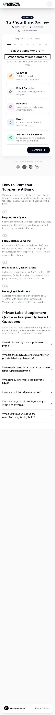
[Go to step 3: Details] (21, 44)
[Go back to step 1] (9, 150)
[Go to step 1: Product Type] (9, 44)
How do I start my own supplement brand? (23, 344)
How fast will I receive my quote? (21, 392)
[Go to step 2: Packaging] (15, 44)
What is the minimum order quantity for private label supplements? (25, 357)
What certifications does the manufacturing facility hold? (19, 416)
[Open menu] (49, 4)
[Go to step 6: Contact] (40, 44)
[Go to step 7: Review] (46, 44)
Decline (46, 708)
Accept (38, 708)
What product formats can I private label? (23, 382)
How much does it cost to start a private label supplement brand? (26, 369)
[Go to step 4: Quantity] (27, 44)
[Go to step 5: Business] (34, 44)
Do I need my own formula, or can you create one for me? (24, 403)
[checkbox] (27, 76)
